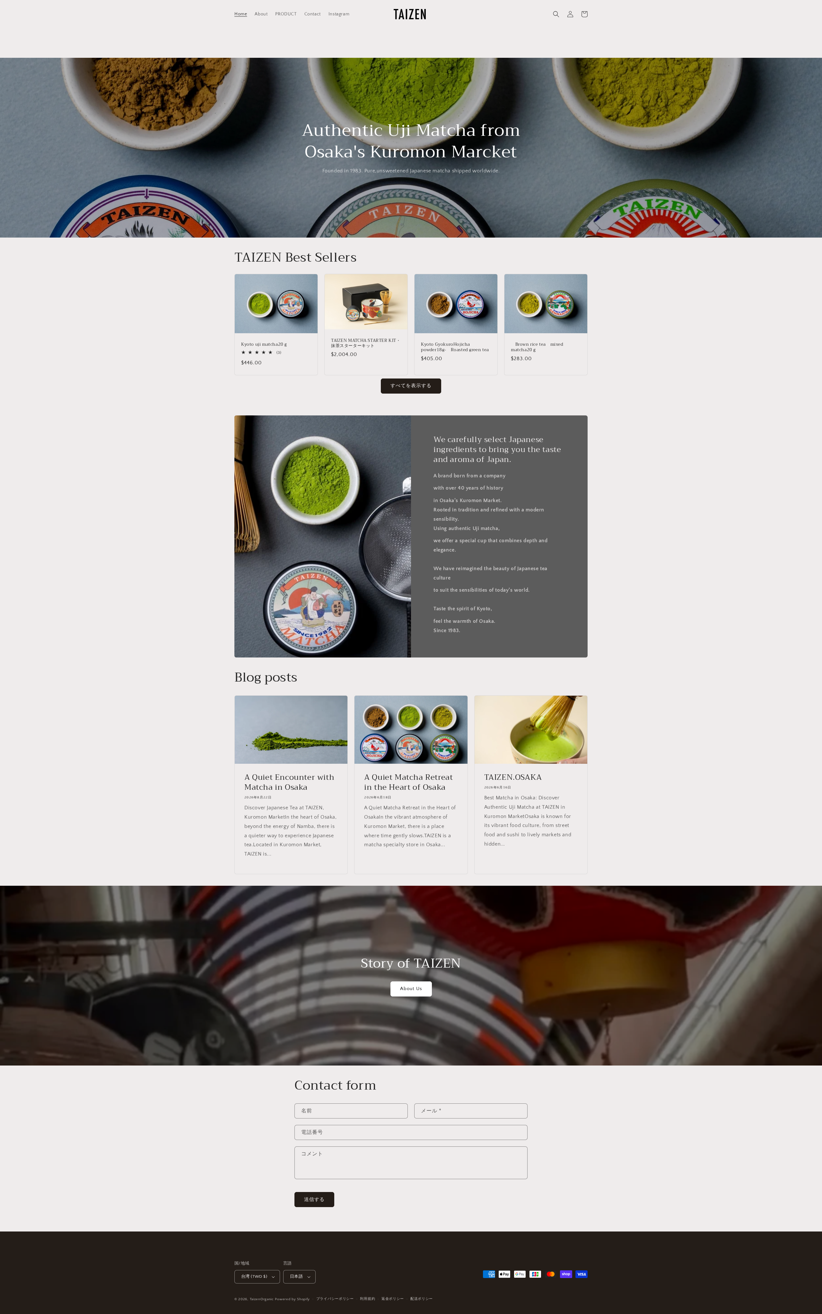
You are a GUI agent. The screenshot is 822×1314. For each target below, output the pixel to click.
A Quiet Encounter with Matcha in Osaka (289, 782)
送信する (314, 1199)
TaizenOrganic (262, 1299)
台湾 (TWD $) (254, 1276)
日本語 (296, 1276)
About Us (411, 988)
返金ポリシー (392, 1299)
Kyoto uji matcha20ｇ (264, 344)
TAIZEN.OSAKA (513, 777)
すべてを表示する (411, 385)
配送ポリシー (421, 1299)
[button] (556, 14)
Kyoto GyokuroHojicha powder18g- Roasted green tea (455, 347)
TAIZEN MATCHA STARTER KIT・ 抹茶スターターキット (366, 343)
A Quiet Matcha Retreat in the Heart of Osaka (408, 782)
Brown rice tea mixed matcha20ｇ (537, 347)
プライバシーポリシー (335, 1299)
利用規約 (367, 1299)
